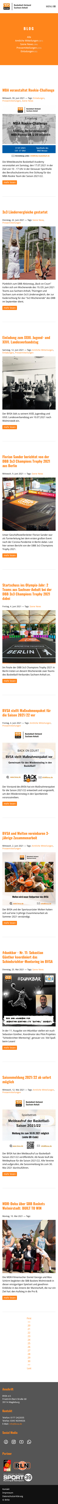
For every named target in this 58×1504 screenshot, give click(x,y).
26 (29, 1347)
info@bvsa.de (15, 1424)
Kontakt (6, 1489)
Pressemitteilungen (27, 47)
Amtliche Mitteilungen (26, 40)
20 (29, 1325)
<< (29, 1322)
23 (29, 1336)
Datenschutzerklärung (12, 1496)
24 (29, 1339)
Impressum (7, 1493)
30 (29, 1361)
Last (29, 1368)
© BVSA (6, 1500)
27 (29, 1350)
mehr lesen (10, 182)
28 (29, 1354)
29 (29, 1357)
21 (29, 1329)
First (29, 1318)
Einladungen (27, 51)
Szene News (26, 44)
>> (29, 1364)
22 (29, 1332)
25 (29, 1343)
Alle (29, 37)
